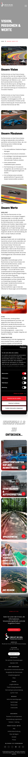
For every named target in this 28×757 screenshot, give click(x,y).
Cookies (14, 752)
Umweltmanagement (14, 675)
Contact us (14, 653)
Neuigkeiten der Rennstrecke (14, 672)
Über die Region (14, 734)
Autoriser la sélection (14, 403)
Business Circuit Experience (14, 716)
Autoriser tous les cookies (14, 398)
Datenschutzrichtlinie (7, 752)
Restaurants (14, 705)
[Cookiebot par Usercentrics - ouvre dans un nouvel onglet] (20, 347)
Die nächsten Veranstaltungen (14, 660)
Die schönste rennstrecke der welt (14, 669)
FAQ (14, 728)
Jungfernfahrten (14, 684)
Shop (14, 678)
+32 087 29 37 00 (14, 649)
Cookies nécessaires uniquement (14, 408)
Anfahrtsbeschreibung (14, 731)
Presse (14, 740)
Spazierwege (14, 702)
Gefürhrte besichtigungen (14, 699)
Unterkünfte (14, 707)
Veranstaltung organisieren (14, 719)
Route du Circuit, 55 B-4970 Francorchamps (14, 644)
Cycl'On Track (14, 693)
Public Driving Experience (14, 687)
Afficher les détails (18, 393)
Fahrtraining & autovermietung (14, 690)
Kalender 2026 (14, 663)
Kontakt (14, 737)
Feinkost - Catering (14, 722)
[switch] (24, 378)
